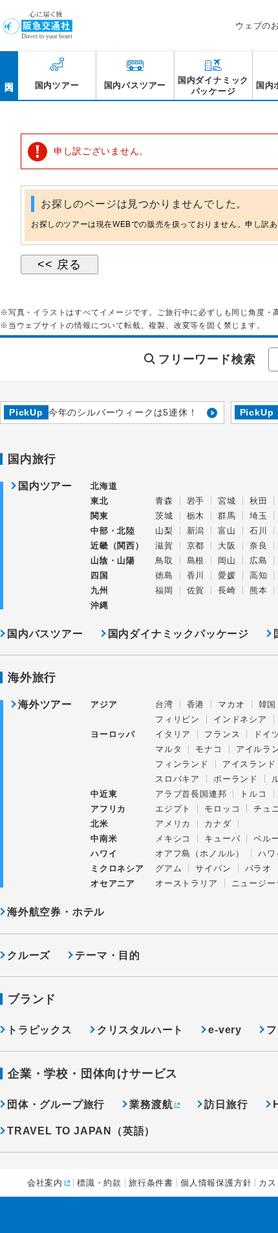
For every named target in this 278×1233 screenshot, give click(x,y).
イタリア (173, 734)
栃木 (196, 515)
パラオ (258, 868)
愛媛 (227, 575)
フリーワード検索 (206, 359)
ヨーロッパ (113, 734)
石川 (259, 530)
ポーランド (235, 779)
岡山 (227, 560)
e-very (225, 1029)
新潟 (196, 530)
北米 (100, 823)
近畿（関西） (117, 545)
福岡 (164, 590)
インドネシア (240, 719)
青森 (164, 501)
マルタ (168, 749)
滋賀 (164, 545)
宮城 (227, 501)
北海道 (104, 486)
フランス (222, 734)
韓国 (268, 704)
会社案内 (45, 1183)
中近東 (104, 794)
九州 (100, 590)
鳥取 (164, 560)
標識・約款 (99, 1183)
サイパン (213, 868)
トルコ (253, 794)
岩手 (196, 501)
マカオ (231, 704)
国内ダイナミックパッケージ (178, 633)
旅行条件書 (151, 1183)
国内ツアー (45, 486)
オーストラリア (186, 883)
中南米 (104, 838)
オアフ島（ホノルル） (199, 853)
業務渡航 (151, 1104)
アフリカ (108, 808)
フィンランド (182, 764)
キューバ (222, 838)
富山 (227, 530)
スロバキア (177, 779)
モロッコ (222, 808)
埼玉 (259, 515)
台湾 (164, 704)
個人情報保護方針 (215, 1183)
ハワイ (104, 853)
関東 (100, 515)
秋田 (259, 501)
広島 (259, 560)
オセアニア (113, 883)
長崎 (227, 590)
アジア (104, 704)
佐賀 (196, 590)
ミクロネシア (117, 868)
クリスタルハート (140, 1029)
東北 (100, 501)
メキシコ (173, 838)
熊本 (259, 590)
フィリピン (177, 719)
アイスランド (249, 764)
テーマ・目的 (107, 955)
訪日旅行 (226, 1104)
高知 (259, 575)
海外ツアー (45, 704)
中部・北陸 (113, 530)
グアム (168, 868)
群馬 (227, 515)
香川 (196, 575)
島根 (196, 560)
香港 (196, 704)
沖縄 (100, 605)
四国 (100, 575)
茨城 (164, 515)
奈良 (259, 545)
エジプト (173, 808)
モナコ (208, 749)
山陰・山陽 (113, 560)
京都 (196, 545)
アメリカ (173, 823)
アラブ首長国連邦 (190, 794)
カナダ (217, 823)
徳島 (164, 575)
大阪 (227, 545)
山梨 (164, 530)
